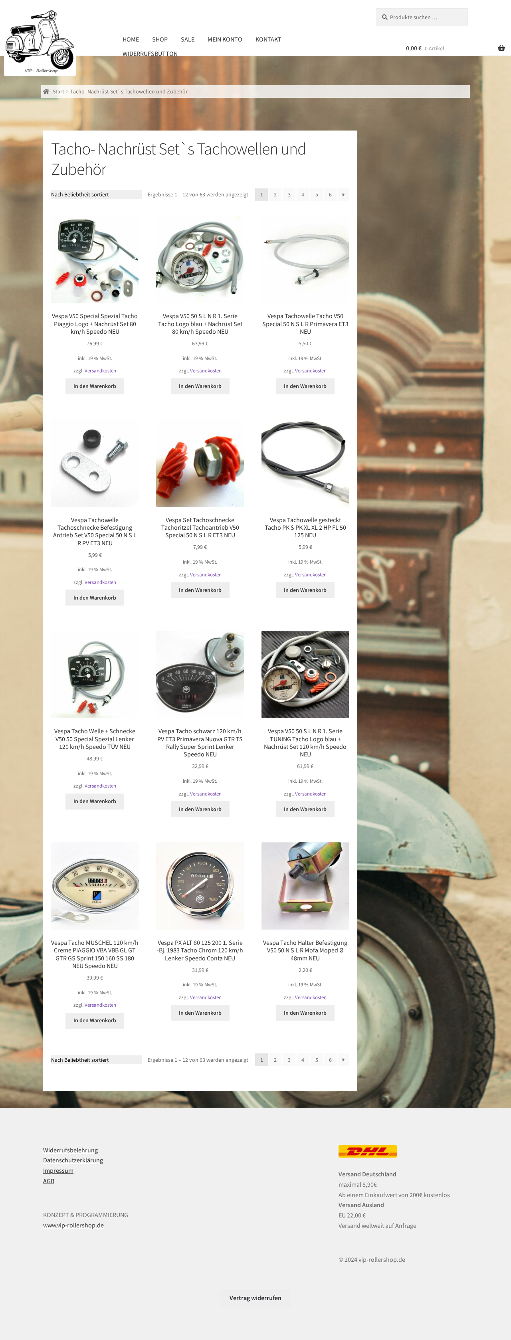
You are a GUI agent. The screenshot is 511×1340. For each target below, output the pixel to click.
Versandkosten (100, 371)
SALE (187, 39)
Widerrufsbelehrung (70, 1150)
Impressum (58, 1170)
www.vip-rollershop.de (73, 1225)
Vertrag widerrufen (255, 1298)
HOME (131, 39)
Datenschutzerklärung (73, 1160)
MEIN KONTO (225, 39)
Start (58, 91)
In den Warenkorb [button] (94, 386)
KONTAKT (268, 39)
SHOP (160, 39)
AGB (48, 1181)
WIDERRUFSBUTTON (150, 53)
